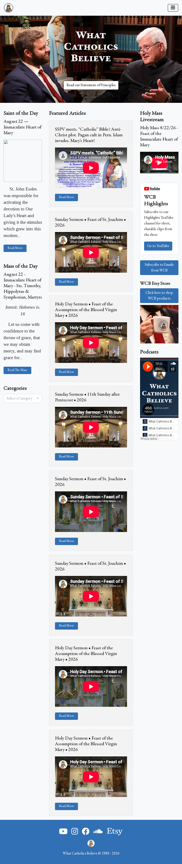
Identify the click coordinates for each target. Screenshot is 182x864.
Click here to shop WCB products (159, 295)
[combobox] (23, 398)
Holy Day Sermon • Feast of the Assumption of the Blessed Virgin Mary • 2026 (86, 310)
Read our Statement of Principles (91, 85)
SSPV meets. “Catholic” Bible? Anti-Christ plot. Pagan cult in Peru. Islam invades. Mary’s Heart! (89, 135)
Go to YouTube (158, 246)
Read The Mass (17, 370)
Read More (15, 248)
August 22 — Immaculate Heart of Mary (22, 127)
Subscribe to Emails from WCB (159, 267)
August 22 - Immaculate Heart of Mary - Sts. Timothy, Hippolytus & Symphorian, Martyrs (23, 286)
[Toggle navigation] (173, 8)
